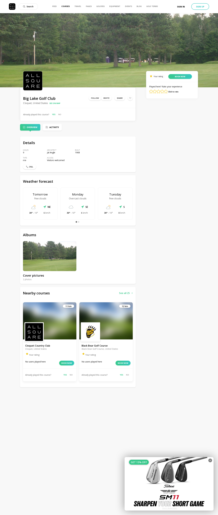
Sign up (200, 6)
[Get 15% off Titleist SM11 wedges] (169, 484)
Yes (53, 114)
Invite (106, 98)
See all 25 (124, 293)
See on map (54, 103)
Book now (66, 363)
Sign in (181, 6)
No (59, 114)
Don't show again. (169, 508)
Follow (95, 98)
